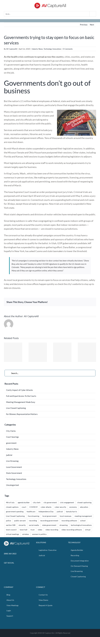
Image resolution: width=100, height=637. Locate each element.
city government (50, 502)
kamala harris (71, 512)
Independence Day (46, 512)
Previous (84, 24)
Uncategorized (12, 485)
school (83, 521)
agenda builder (24, 502)
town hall (23, 530)
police (8, 521)
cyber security (60, 507)
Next (92, 24)
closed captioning (84, 502)
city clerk (36, 502)
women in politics (39, 534)
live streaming (33, 516)
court (24, 507)
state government (49, 525)
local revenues (65, 516)
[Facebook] (14, 569)
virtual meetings (12, 534)
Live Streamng (12, 461)
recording (33, 521)
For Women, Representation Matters (22, 414)
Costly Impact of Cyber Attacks (19, 390)
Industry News (37, 49)
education (84, 507)
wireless (25, 534)
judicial (9, 455)
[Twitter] (18, 569)
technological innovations (81, 525)
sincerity (22, 525)
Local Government (14, 467)
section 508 (10, 525)
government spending (14, 512)
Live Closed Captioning (16, 408)
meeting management (83, 516)
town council (11, 530)
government (11, 443)
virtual (87, 530)
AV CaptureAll (11, 49)
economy (73, 507)
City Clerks (11, 431)
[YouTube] (21, 569)
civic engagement (67, 502)
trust (33, 530)
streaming (64, 525)
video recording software (71, 530)
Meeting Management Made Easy (20, 402)
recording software (69, 521)
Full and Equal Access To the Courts (21, 396)
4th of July (10, 502)
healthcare (31, 512)
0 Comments (68, 49)
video (40, 530)
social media (34, 525)
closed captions (12, 507)
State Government (14, 473)
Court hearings (12, 437)
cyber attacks (46, 507)
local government (49, 516)
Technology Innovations (52, 49)
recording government (49, 521)
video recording (51, 530)
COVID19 (33, 507)
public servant (20, 521)
